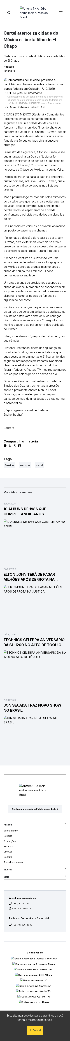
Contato (8, 857)
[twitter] (10, 446)
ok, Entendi (35, 1030)
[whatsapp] (15, 446)
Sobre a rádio (11, 830)
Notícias (8, 836)
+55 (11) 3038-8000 (22, 925)
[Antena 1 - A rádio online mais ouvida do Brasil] (35, 12)
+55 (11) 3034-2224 (22, 903)
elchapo (25, 465)
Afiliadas (8, 846)
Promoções (10, 841)
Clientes (8, 851)
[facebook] (5, 446)
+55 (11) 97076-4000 (22, 908)
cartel (39, 465)
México (9, 465)
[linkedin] (19, 446)
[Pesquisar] (9, 13)
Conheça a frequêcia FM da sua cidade (34, 809)
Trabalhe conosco (13, 862)
